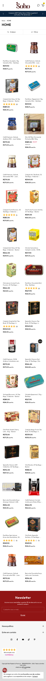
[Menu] (3, 5)
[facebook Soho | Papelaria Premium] (17, 639)
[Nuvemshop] (23, 668)
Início (3, 21)
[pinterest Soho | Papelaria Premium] (35, 639)
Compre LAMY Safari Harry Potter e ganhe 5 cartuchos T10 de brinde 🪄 (23, 14)
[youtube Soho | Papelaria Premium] (23, 639)
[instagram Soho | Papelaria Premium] (11, 639)
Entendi (35, 676)
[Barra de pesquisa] (38, 5)
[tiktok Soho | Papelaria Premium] (29, 639)
